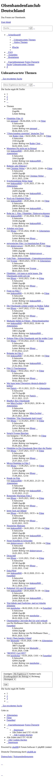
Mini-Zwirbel (16, 403)
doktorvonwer (17, 246)
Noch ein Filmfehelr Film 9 (18, 198)
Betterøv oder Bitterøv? (17, 166)
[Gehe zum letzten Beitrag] (38, 128)
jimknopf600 (16, 151)
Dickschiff (11, 556)
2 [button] (7, 96)
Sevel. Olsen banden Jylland (19, 638)
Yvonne (13, 261)
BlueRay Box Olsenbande (18, 401)
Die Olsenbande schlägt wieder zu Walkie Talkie (28, 306)
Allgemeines (12, 153)
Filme (43, 121)
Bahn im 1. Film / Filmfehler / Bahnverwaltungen (28, 213)
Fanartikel (11, 575)
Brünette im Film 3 (15, 353)
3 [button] (7, 99)
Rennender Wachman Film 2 (19, 496)
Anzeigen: (8, 674)
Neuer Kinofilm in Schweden (19, 541)
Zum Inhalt (6, 22)
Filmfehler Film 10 (15, 118)
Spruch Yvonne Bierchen (18, 433)
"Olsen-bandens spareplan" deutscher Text (25, 133)
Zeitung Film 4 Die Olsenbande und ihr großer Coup (30, 338)
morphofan (15, 608)
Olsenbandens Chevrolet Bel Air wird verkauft (27, 620)
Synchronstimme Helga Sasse (20, 181)
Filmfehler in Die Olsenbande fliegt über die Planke (29, 448)
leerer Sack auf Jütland (16, 511)
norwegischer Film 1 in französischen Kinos (26, 243)
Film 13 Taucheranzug (16, 368)
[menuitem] (24, 40)
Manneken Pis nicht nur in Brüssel (22, 148)
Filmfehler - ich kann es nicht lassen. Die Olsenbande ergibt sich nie (24, 274)
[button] (7, 101)
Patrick (14, 388)
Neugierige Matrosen (16, 526)
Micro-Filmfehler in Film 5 (18, 463)
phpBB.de (31, 752)
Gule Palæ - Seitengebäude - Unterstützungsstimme (29, 258)
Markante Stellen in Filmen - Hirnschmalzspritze (28, 321)
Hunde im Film (13, 478)
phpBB (15, 747)
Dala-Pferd (11, 570)
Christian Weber (18, 168)
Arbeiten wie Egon (15, 228)
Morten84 (15, 640)
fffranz (13, 231)
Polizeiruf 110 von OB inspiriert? (21, 588)
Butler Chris (18, 136)
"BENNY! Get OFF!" (16, 653)
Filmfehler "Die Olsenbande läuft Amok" (25, 418)
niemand (14, 121)
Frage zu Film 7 (13, 291)
